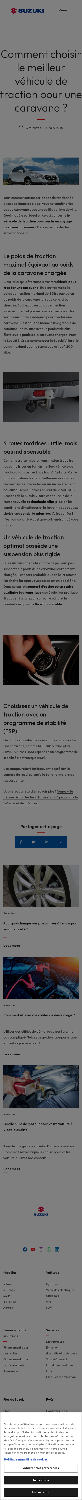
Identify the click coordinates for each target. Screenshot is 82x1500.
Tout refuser (41, 1480)
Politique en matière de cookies (26, 1459)
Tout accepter (41, 1492)
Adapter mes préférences (41, 1468)
